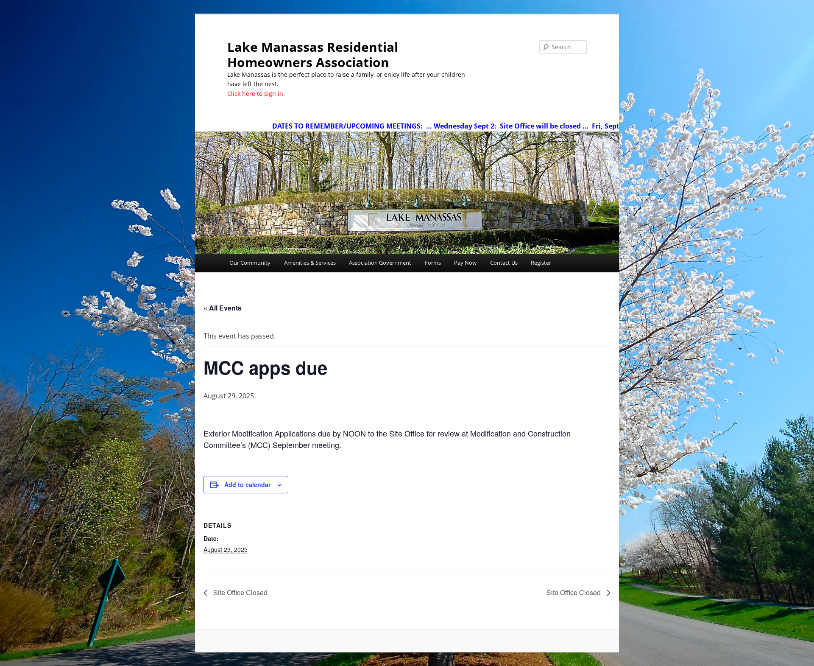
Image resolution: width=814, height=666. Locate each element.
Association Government (380, 262)
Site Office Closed (240, 592)
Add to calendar (247, 484)
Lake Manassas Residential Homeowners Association (312, 54)
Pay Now (465, 262)
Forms (433, 262)
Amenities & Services (310, 262)
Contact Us (504, 262)
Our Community (249, 262)
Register (541, 262)
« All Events (223, 308)
